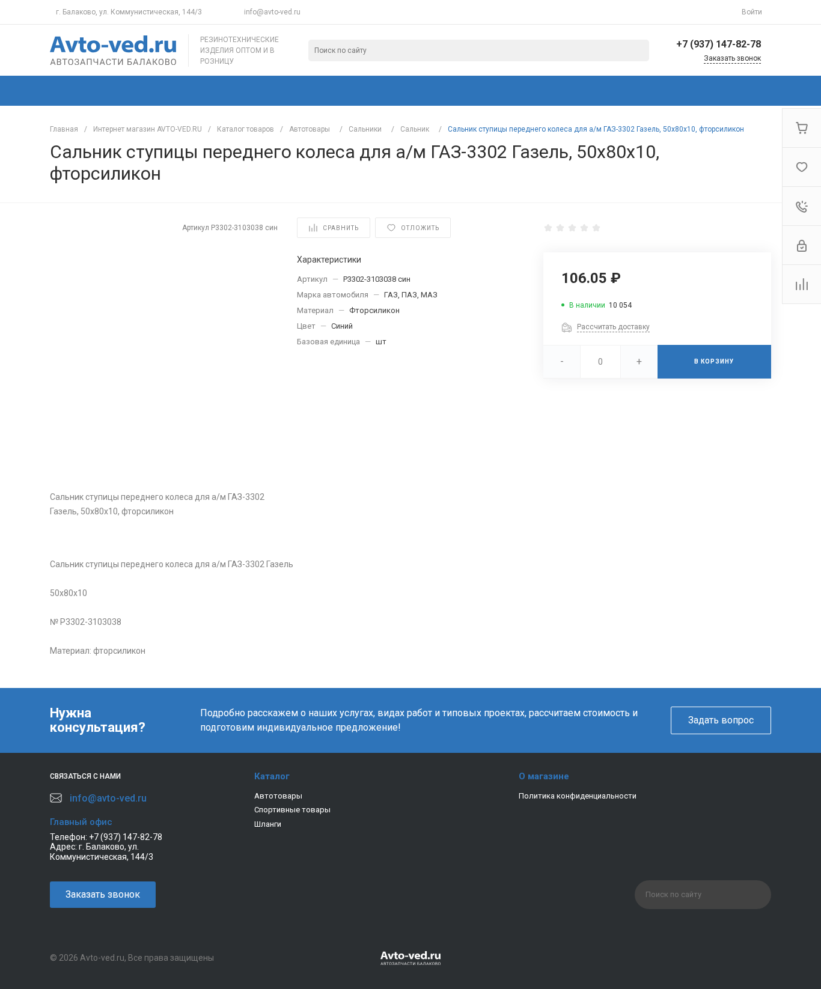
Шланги (267, 824)
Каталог (272, 776)
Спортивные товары (292, 809)
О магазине (544, 776)
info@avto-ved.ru (272, 12)
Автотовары (278, 795)
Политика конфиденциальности (577, 795)
